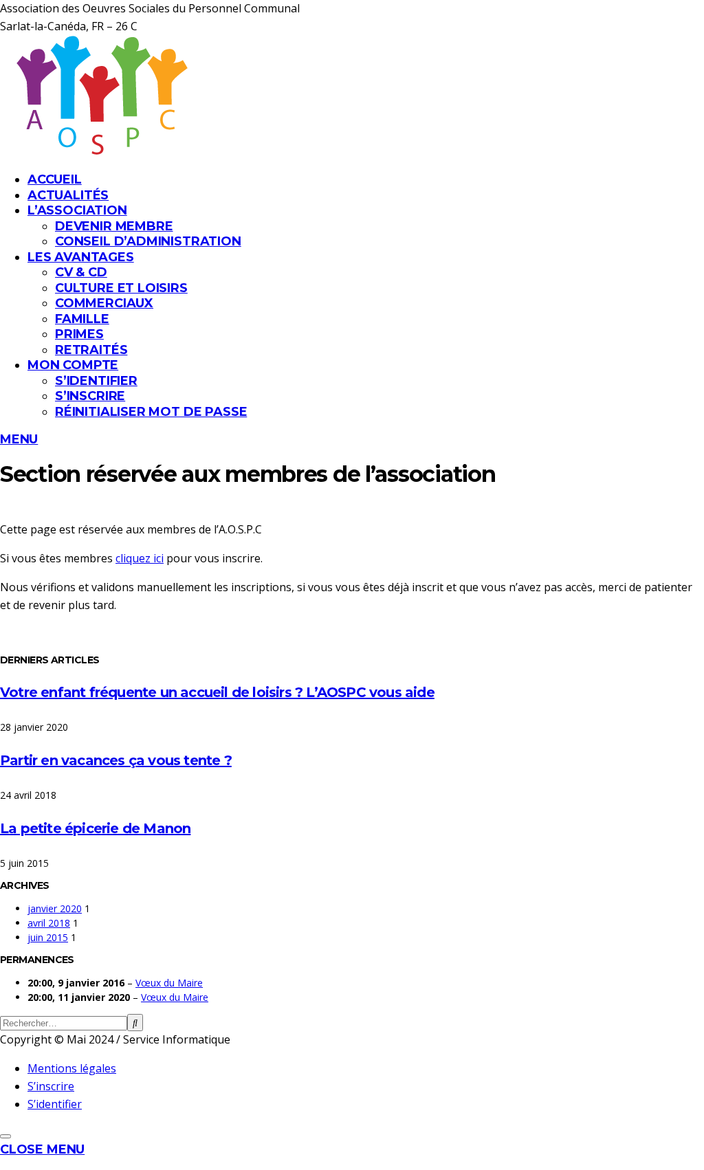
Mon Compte (73, 365)
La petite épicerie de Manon (95, 828)
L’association (77, 210)
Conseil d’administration (148, 241)
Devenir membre (114, 226)
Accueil (55, 179)
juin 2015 (48, 937)
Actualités (68, 195)
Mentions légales (72, 1068)
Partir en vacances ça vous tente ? (116, 760)
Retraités (91, 349)
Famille (82, 319)
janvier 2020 (55, 908)
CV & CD (81, 272)
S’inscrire (90, 396)
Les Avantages (81, 257)
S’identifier (96, 380)
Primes (79, 334)
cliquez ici (140, 558)
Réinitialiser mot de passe (151, 411)
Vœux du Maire (169, 982)
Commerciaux (104, 303)
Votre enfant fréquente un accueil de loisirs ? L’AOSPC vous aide (217, 692)
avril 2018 (49, 922)
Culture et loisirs (121, 288)
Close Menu (42, 1149)
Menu (19, 439)
